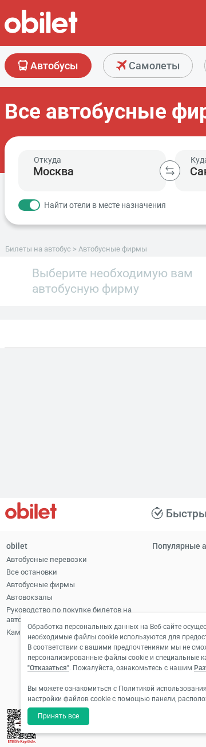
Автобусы (53, 66)
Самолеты (153, 66)
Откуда (47, 159)
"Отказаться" (48, 668)
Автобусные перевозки (46, 559)
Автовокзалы (29, 597)
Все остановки (31, 572)
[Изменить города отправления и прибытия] (170, 170)
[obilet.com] (69, 31)
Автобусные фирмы (40, 584)
